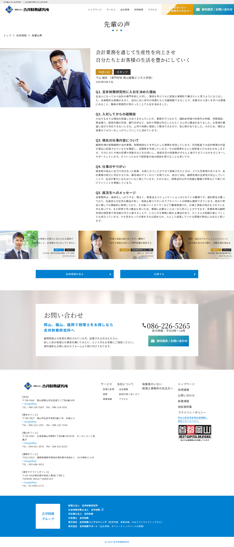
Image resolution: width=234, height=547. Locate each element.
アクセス (123, 399)
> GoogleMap (29, 403)
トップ (7, 35)
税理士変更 (108, 389)
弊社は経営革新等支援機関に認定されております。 (192, 419)
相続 (105, 394)
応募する (159, 274)
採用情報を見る (75, 274)
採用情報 (21, 35)
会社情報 (123, 389)
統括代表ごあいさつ (129, 394)
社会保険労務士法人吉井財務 (36, 2)
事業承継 (107, 399)
